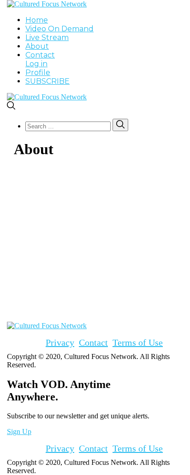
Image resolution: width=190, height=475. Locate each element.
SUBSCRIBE (47, 81)
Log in (36, 63)
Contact (40, 55)
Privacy (60, 342)
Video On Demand (59, 28)
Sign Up (19, 431)
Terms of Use (138, 342)
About (37, 46)
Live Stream (47, 37)
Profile (37, 72)
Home (36, 20)
